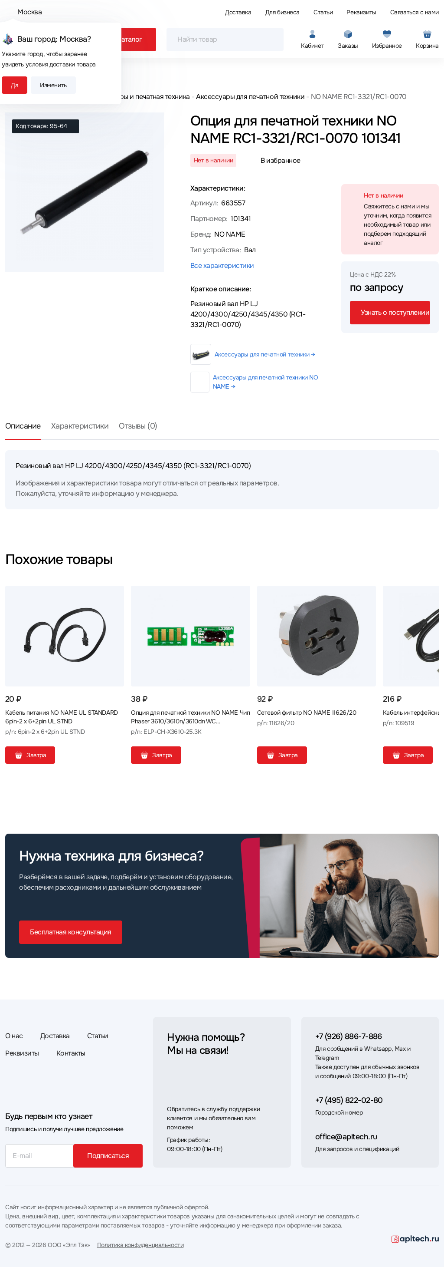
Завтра (36, 755)
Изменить (53, 85)
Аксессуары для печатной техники (250, 96)
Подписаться (108, 1155)
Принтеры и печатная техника (143, 96)
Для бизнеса (282, 12)
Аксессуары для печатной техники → (265, 354)
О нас (14, 1035)
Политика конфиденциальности (140, 1245)
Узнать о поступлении (395, 312)
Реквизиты (361, 12)
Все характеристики (222, 265)
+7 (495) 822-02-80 (349, 1100)
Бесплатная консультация (70, 932)
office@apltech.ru (346, 1137)
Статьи (323, 12)
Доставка (238, 12)
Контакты (70, 1053)
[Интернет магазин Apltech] (415, 1239)
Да (14, 85)
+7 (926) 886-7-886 (348, 1036)
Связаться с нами (414, 12)
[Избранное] (114, 595)
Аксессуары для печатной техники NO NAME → (265, 381)
